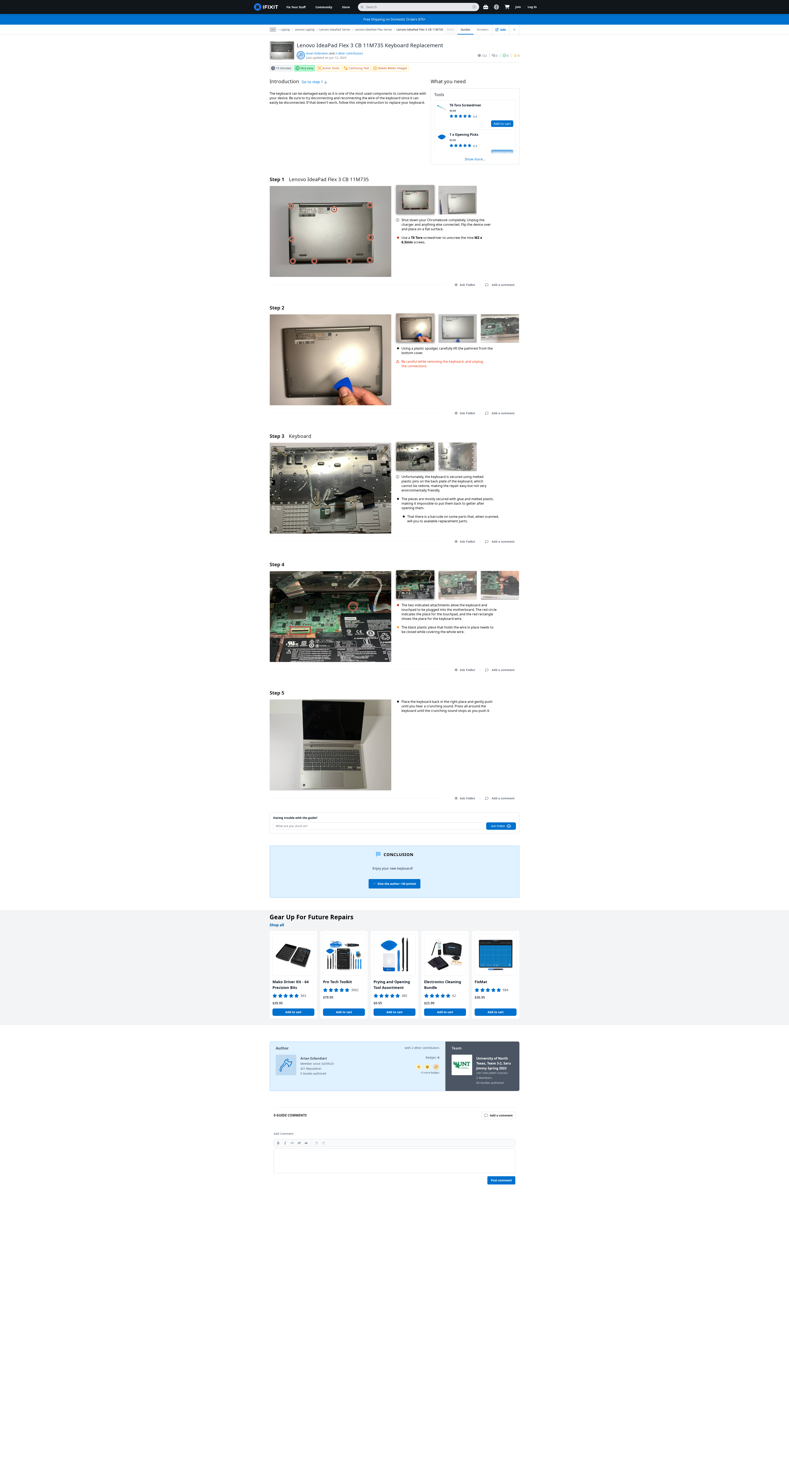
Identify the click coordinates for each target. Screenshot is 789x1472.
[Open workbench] (486, 7)
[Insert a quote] (306, 1143)
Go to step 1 (313, 81)
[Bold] (278, 1143)
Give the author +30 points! (396, 884)
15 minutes (283, 68)
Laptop (285, 29)
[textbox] (394, 1161)
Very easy (306, 68)
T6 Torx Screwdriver (465, 105)
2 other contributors (349, 53)
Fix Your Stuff (296, 7)
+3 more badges (430, 1072)
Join (518, 7)
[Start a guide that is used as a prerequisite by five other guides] (418, 1067)
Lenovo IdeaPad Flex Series (373, 29)
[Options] (273, 29)
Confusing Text (358, 68)
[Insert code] (292, 1143)
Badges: (432, 1057)
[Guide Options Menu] (514, 30)
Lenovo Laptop (305, 29)
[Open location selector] (496, 7)
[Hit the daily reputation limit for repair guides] (427, 1067)
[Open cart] (507, 7)
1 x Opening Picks (464, 134)
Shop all (277, 924)
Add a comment (499, 302)
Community (323, 7)
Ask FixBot (467, 285)
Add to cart (502, 123)
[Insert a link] (299, 1143)
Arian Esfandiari (317, 53)
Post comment (501, 1180)
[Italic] (285, 1143)
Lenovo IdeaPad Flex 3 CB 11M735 (420, 29)
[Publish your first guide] (436, 1067)
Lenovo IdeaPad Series (334, 29)
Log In (532, 7)
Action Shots (330, 68)
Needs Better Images (392, 68)
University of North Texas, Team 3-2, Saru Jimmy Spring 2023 (493, 1063)
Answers (483, 29)
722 (484, 56)
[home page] (266, 7)
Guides (465, 29)
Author (282, 1048)
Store (346, 7)
